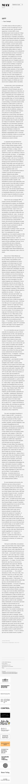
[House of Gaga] (5, 767)
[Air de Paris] (5, 724)
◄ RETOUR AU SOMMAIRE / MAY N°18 (10, 642)
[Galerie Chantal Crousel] (5, 781)
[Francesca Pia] (5, 695)
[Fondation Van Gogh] (5, 753)
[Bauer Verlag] (5, 774)
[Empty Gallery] (5, 717)
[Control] (5, 710)
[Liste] (5, 703)
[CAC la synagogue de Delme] (5, 731)
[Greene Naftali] (5, 738)
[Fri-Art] (5, 760)
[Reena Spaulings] (5, 688)
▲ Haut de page (6, 640)
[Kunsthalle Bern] (5, 746)
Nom (3, 667)
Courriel (4, 671)
